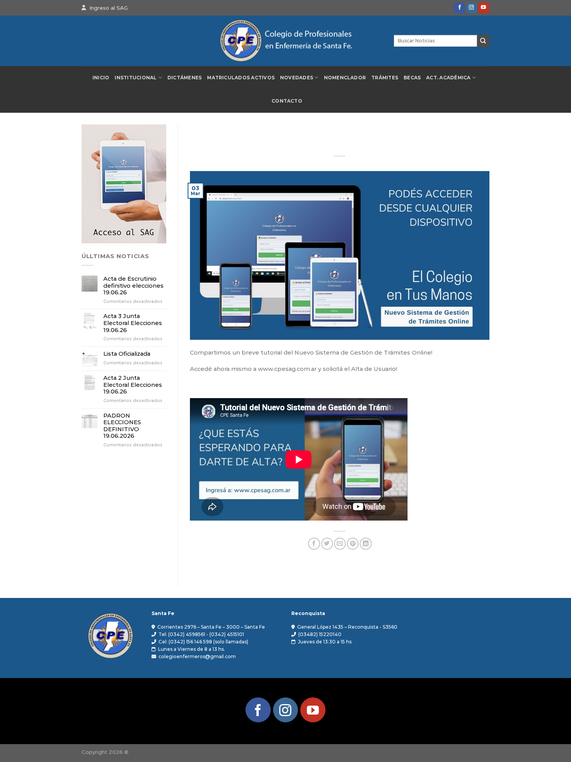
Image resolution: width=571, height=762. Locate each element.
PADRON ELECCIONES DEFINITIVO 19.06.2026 (122, 426)
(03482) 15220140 (319, 634)
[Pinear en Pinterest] (353, 544)
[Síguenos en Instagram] (471, 7)
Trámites (384, 77)
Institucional (136, 77)
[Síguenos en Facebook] (459, 7)
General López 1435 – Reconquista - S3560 (347, 627)
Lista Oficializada (126, 354)
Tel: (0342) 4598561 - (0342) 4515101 (201, 634)
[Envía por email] (340, 544)
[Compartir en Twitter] (327, 544)
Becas (412, 77)
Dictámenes (184, 77)
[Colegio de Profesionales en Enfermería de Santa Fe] (285, 41)
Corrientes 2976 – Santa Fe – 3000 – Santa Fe (211, 627)
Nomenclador (345, 77)
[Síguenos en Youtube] (483, 7)
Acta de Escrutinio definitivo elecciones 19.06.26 (133, 286)
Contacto (287, 101)
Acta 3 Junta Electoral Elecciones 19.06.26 (132, 323)
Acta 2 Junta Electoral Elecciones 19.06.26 (132, 385)
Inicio (100, 77)
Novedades (296, 77)
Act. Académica (448, 77)
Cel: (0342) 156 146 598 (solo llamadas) (203, 642)
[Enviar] (483, 41)
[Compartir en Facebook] (314, 544)
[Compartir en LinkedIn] (365, 544)
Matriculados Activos (241, 77)
